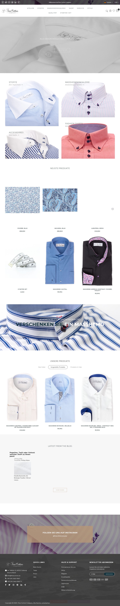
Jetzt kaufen (13, 135)
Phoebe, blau (22, 228)
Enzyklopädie (65, 577)
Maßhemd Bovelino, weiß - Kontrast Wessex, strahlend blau (97, 426)
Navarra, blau (60, 228)
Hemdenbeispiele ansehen (73, 85)
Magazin (64, 573)
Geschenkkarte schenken (60, 331)
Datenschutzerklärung (68, 580)
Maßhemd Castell (60, 289)
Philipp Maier (25, 460)
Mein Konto (37, 567)
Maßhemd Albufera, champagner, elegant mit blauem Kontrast (22, 426)
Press (35, 573)
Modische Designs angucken (74, 126)
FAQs (63, 570)
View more (60, 490)
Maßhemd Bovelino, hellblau (60, 426)
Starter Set (22, 289)
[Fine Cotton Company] (10, 11)
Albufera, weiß (97, 228)
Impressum (65, 583)
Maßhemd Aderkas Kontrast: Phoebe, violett (97, 289)
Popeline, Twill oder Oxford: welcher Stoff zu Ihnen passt (22, 454)
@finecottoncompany (60, 536)
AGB (62, 587)
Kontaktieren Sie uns (68, 567)
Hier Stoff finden (15, 85)
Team (35, 570)
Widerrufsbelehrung (68, 590)
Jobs (34, 577)
